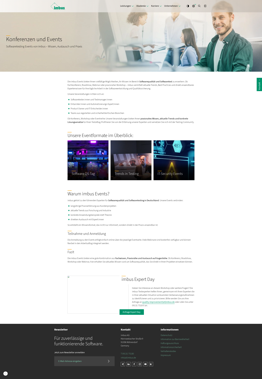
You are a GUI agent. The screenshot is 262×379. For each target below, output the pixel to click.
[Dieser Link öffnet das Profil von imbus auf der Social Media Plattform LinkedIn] (128, 364)
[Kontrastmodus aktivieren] (188, 6)
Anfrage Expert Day (132, 312)
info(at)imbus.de (128, 357)
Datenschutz (166, 335)
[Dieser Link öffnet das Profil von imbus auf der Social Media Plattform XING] (123, 364)
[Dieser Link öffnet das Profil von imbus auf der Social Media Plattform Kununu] (151, 364)
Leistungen (125, 6)
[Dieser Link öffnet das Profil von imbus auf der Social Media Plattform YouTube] (145, 364)
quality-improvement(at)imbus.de (158, 302)
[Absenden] (109, 361)
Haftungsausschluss (170, 343)
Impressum (166, 355)
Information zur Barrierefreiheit (175, 339)
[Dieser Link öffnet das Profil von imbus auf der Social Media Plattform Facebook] (134, 364)
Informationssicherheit (171, 347)
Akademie (141, 6)
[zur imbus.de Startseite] (58, 6)
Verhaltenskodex (168, 351)
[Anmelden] (205, 6)
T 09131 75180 (127, 353)
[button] (199, 6)
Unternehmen (171, 6)
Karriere (155, 6)
